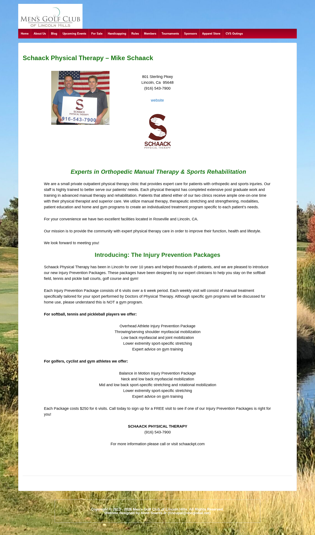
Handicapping (117, 33)
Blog (54, 33)
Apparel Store (211, 33)
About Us (40, 33)
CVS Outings (234, 33)
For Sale (96, 33)
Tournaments (170, 33)
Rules (135, 33)
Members (150, 33)
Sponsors (190, 33)
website (157, 100)
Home (24, 33)
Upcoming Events (74, 33)
